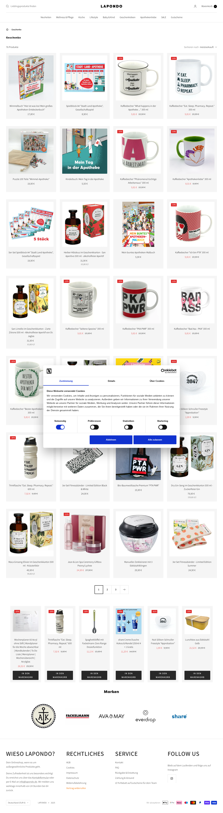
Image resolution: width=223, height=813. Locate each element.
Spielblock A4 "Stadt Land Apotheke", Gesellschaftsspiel (84, 107)
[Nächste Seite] (124, 589)
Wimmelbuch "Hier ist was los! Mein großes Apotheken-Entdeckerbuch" (31, 107)
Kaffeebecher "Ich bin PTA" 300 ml (192, 252)
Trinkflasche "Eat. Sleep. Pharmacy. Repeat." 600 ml (31, 487)
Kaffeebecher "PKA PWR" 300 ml (138, 328)
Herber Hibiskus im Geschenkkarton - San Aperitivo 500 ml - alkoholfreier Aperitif (85, 254)
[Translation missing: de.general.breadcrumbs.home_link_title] (7, 29)
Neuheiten (46, 17)
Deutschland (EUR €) (16, 802)
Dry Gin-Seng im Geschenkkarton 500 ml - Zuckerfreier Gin (192, 487)
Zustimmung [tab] (66, 381)
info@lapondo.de (28, 781)
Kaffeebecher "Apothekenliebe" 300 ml (192, 179)
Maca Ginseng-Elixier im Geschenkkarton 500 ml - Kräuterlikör (31, 563)
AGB (68, 762)
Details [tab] (111, 381)
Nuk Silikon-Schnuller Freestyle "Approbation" (192, 410)
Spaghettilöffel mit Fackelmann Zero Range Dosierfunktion (94, 643)
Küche (81, 17)
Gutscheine (176, 17)
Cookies (70, 767)
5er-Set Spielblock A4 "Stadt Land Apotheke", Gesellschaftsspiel (31, 254)
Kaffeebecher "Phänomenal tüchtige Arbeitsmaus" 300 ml (138, 181)
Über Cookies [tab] (157, 381)
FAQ (117, 767)
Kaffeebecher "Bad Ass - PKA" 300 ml (192, 328)
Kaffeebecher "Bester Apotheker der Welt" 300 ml (31, 410)
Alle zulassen (155, 440)
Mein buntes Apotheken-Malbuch (138, 252)
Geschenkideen (127, 17)
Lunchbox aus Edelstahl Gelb (197, 641)
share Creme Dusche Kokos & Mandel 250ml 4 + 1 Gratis (129, 643)
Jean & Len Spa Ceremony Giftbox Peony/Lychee (84, 563)
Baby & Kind (109, 17)
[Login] (195, 6)
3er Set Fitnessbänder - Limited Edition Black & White (84, 487)
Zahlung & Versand (124, 778)
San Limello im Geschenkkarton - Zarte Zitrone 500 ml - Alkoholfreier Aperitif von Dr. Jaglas (31, 332)
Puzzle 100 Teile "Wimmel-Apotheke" (31, 179)
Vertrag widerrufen (76, 788)
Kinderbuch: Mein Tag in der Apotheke (85, 179)
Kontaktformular (40, 777)
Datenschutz (72, 778)
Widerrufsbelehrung (76, 783)
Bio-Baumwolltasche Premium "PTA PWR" (138, 485)
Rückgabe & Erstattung (126, 772)
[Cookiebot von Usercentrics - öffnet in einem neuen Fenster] (163, 371)
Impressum (72, 772)
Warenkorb (208, 6)
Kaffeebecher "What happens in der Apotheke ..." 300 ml (138, 107)
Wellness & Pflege (65, 17)
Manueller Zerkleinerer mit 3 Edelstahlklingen (138, 563)
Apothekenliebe (148, 17)
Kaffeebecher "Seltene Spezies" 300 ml (85, 328)
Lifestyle (94, 17)
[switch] (94, 427)
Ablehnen (111, 440)
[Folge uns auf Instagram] (172, 778)
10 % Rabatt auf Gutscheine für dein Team (136, 783)
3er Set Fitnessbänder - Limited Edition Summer (191, 563)
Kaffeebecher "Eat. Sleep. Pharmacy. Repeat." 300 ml (192, 107)
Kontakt (119, 762)
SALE (163, 17)
